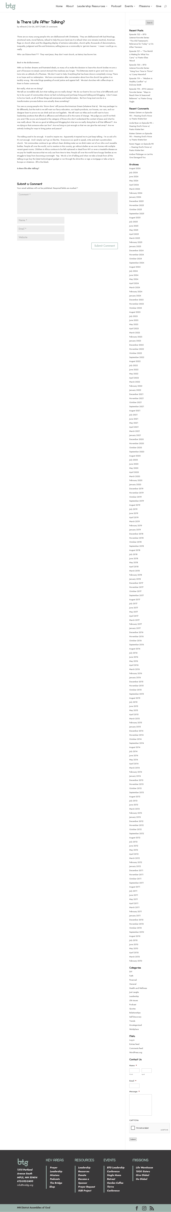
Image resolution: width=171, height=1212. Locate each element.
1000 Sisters (143, 1171)
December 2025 (136, 201)
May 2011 (133, 899)
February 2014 (135, 772)
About (70, 6)
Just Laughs (134, 992)
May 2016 (133, 661)
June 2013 (133, 804)
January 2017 (135, 628)
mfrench (23, 26)
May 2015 (133, 710)
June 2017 (133, 607)
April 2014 (134, 763)
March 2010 (134, 956)
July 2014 (133, 751)
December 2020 (136, 439)
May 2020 (133, 468)
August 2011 (134, 887)
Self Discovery (135, 1016)
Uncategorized (135, 1025)
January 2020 (135, 484)
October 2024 (135, 258)
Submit (133, 1139)
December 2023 (136, 299)
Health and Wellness (138, 988)
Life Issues (133, 1000)
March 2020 (134, 476)
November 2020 (136, 443)
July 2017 (133, 603)
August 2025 (134, 217)
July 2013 (133, 800)
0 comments (52, 26)
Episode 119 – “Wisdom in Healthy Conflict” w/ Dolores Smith (140, 81)
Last (143, 1074)
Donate (82, 1175)
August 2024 (135, 267)
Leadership (134, 996)
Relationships (135, 1012)
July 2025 (133, 221)
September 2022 (136, 357)
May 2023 (133, 324)
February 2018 (135, 575)
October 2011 (135, 878)
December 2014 (136, 731)
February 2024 (135, 291)
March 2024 (134, 287)
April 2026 (134, 184)
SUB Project (84, 1190)
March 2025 (134, 238)
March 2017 (134, 620)
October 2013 (135, 788)
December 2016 (136, 632)
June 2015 (133, 706)
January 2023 (135, 340)
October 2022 (135, 353)
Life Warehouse (144, 1167)
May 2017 (133, 611)
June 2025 (133, 226)
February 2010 (135, 960)
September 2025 (136, 213)
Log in (132, 1040)
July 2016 (133, 653)
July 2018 (133, 554)
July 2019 (133, 509)
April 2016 (134, 665)
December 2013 (136, 780)
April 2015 (133, 714)
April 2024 (134, 283)
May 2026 (133, 180)
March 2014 (134, 767)
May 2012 (133, 850)
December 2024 (136, 250)
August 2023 (134, 312)
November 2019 (136, 492)
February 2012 (135, 862)
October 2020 (135, 447)
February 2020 (135, 480)
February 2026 (135, 193)
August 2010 (134, 936)
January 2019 (135, 529)
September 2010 (136, 932)
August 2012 (134, 837)
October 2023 (135, 308)
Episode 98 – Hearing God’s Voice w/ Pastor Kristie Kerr (140, 115)
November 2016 (136, 636)
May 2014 (133, 759)
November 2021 (136, 398)
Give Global (142, 1175)
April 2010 (134, 952)
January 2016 (135, 677)
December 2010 (136, 919)
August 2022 (135, 361)
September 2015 (136, 694)
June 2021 (133, 419)
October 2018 (135, 542)
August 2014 (134, 747)
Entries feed (134, 1044)
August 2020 (135, 455)
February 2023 (135, 336)
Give (158, 6)
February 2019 (135, 525)
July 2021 (133, 414)
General (132, 984)
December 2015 (136, 681)
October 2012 (135, 829)
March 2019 (134, 521)
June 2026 (133, 176)
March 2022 (134, 381)
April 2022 (134, 377)
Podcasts (54, 1179)
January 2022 (135, 390)
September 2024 (136, 262)
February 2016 (135, 673)
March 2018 (134, 570)
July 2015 (133, 702)
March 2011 (134, 907)
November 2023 (136, 304)
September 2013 (136, 792)
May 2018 (133, 562)
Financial (133, 980)
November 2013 (136, 784)
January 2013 (135, 817)
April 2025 (134, 234)
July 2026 (133, 172)
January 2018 (135, 579)
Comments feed (136, 1048)
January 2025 (135, 246)
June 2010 (133, 944)
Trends (132, 1021)
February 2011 (135, 911)
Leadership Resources (91, 6)
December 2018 (136, 533)
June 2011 (133, 895)
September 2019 (136, 501)
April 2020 (134, 472)
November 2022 (136, 349)
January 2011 (135, 915)
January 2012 (135, 866)
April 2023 (134, 328)
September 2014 (136, 743)
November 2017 (136, 587)
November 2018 (136, 538)
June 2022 (133, 369)
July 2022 (133, 365)
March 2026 (134, 189)
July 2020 (133, 459)
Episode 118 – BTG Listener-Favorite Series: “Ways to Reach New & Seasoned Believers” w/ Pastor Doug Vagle (141, 95)
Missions (144, 6)
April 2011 (133, 903)
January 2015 (135, 726)
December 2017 (136, 583)
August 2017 (134, 599)
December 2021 (136, 394)
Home (59, 6)
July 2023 (133, 316)
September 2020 (136, 451)
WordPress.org (135, 1052)
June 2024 (133, 275)
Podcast (116, 6)
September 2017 (136, 595)
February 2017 (135, 624)
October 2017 (135, 591)
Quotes (132, 1008)
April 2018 (133, 566)
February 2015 (135, 722)
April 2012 (134, 854)
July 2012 (133, 841)
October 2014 (135, 739)
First (131, 1074)
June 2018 (133, 558)
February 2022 (135, 386)
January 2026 (135, 197)
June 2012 (133, 845)
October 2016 (135, 640)
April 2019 (134, 517)
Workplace (134, 1029)
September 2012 (136, 833)
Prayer (53, 1167)
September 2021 (136, 406)
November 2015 (136, 685)
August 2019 (134, 505)
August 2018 (134, 550)
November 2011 (136, 874)
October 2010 (135, 928)
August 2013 (134, 796)
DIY (130, 971)
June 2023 (133, 320)
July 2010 (133, 940)
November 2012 (136, 825)
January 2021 (135, 435)
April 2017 (133, 616)
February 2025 (135, 242)
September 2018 (136, 546)
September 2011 (136, 883)
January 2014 (135, 776)
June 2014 (133, 755)
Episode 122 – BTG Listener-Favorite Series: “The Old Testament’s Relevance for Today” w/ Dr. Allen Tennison (141, 40)
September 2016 (136, 644)
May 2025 (133, 230)
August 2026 (135, 168)
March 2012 (134, 858)
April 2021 (134, 427)
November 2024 (136, 254)
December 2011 (136, 870)
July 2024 (133, 271)
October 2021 (135, 402)
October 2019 (135, 497)
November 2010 (136, 924)
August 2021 (134, 410)
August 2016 (134, 648)
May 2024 (133, 279)
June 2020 (133, 464)
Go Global (141, 1179)
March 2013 (134, 809)
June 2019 (133, 513)
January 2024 (135, 295)
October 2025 (135, 209)
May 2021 (133, 423)
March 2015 (134, 718)
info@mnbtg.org (25, 1185)
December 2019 (136, 488)
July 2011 (133, 891)
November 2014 (136, 735)
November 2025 (136, 205)
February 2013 (135, 813)
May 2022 (133, 373)
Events (129, 6)
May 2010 (133, 948)
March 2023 (134, 332)
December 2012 (136, 821)
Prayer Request (86, 1187)
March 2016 (134, 669)
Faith (43, 26)
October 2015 (135, 689)
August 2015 (134, 698)
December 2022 (136, 345)
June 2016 (133, 657)
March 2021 (134, 431)
